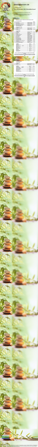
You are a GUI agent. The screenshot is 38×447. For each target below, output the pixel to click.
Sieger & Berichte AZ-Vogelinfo (6, 20)
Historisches (6, 14)
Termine (6, 22)
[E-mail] (2, 435)
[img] (6, 7)
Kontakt (6, 23)
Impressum (5, 26)
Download (5, 21)
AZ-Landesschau (5, 16)
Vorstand (6, 15)
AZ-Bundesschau (5, 17)
